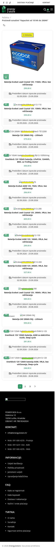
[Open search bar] (45, 9)
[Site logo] (8, 9)
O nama (11, 518)
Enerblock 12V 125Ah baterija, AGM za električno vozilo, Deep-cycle (27, 336)
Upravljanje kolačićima (18, 476)
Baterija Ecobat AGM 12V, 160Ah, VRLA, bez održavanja (27, 240)
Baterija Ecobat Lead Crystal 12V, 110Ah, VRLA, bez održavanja (27, 83)
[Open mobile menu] (51, 9)
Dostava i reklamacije (17, 499)
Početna (5, 17)
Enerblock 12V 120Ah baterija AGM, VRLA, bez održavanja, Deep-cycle (28, 363)
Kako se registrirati (16, 490)
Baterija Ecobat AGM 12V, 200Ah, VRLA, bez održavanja (27, 267)
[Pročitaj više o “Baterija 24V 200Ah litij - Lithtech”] (6, 314)
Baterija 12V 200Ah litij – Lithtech (27, 135)
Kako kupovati (14, 495)
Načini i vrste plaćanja (18, 503)
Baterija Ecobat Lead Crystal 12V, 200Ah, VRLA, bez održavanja (27, 213)
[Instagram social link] (6, 3)
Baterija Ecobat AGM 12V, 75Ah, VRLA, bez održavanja (27, 187)
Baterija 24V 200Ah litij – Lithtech (27, 319)
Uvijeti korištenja (15, 463)
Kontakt (11, 526)
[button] (6, 76)
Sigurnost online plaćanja (19, 531)
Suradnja (12, 522)
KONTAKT (46, 2)
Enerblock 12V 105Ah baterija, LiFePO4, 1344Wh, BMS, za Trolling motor (27, 160)
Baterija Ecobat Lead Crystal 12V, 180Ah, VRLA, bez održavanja (27, 293)
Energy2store (15, 546)
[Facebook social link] (3, 3)
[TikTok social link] (10, 3)
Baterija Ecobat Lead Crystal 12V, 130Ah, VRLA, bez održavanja (27, 109)
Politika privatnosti (16, 467)
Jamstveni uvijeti (15, 472)
